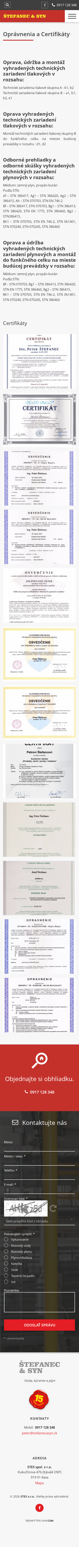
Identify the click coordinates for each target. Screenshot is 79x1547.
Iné (13, 1282)
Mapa (39, 1483)
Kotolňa (16, 1263)
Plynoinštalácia (21, 1257)
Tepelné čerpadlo (23, 1276)
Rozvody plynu (21, 1251)
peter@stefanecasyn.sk (39, 1433)
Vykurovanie (20, 1239)
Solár (14, 1269)
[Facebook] (45, 5)
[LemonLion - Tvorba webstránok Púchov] (47, 1520)
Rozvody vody (21, 1245)
